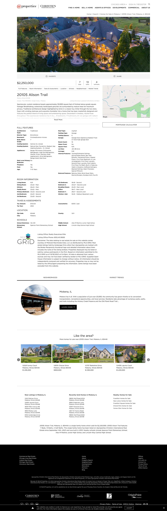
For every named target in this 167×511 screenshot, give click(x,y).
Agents (140, 458)
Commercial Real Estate (27, 456)
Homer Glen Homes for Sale (122, 408)
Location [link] (63, 88)
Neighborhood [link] (81, 88)
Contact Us (142, 462)
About (84, 458)
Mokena (43, 101)
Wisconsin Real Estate (26, 464)
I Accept (129, 508)
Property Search (87, 460)
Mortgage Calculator (126, 125)
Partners (85, 468)
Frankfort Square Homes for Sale (124, 403)
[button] (126, 101)
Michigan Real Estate (26, 462)
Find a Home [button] (74, 8)
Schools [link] (72, 88)
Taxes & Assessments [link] (51, 88)
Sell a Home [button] (87, 8)
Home (84, 456)
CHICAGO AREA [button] (118, 4)
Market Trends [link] (93, 88)
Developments (119, 8)
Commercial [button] (133, 8)
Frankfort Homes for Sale (121, 398)
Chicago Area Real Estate (27, 458)
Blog (83, 470)
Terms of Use (142, 466)
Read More (58, 120)
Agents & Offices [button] (103, 8)
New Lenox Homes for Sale (122, 401)
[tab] (50, 278)
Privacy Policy (143, 464)
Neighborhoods (87, 462)
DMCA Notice (142, 468)
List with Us (142, 460)
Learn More (67, 307)
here (109, 509)
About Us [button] (145, 8)
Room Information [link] (35, 88)
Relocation (85, 466)
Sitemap (138, 504)
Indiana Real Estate (25, 460)
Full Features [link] (23, 88)
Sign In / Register (137, 4)
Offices (140, 456)
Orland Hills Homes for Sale (122, 406)
